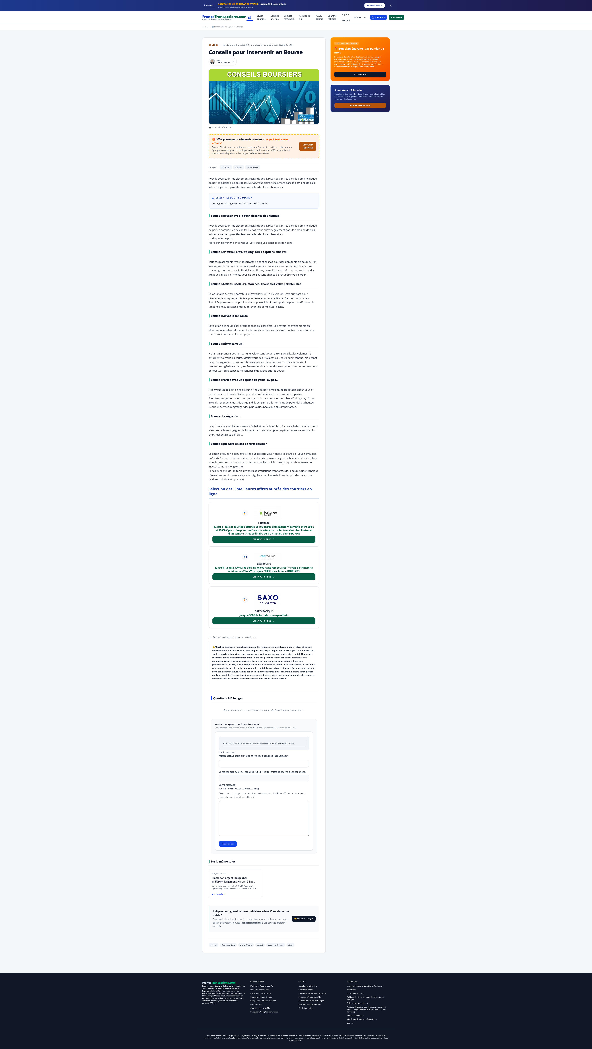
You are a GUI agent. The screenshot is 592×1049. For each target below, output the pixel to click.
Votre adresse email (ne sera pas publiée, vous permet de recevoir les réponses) (262, 772)
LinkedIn (238, 167)
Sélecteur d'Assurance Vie (309, 997)
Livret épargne (261, 17)
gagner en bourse (275, 945)
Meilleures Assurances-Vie (261, 986)
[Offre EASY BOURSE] (268, 557)
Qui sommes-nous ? (355, 993)
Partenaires (352, 989)
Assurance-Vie (305, 17)
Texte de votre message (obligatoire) (239, 789)
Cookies (350, 1023)
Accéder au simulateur (360, 105)
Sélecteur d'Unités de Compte (311, 1000)
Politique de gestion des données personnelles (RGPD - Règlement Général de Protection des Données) (366, 1009)
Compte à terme (275, 17)
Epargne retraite (332, 17)
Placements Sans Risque (260, 993)
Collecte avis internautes (357, 1003)
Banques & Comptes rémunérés (264, 1011)
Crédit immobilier (305, 1008)
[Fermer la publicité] (390, 5)
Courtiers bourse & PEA (260, 1008)
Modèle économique (355, 1015)
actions (213, 945)
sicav (290, 945)
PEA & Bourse (319, 17)
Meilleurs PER (256, 1004)
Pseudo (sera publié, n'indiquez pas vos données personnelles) (253, 756)
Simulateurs (396, 17)
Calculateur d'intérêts (307, 986)
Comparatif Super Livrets (261, 997)
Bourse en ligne (228, 945)
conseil (260, 945)
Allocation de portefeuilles (309, 1004)
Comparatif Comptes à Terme (263, 1000)
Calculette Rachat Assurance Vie (312, 993)
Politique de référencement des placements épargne (365, 998)
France (224, 17)
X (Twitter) (225, 167)
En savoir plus (360, 74)
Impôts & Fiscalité (345, 17)
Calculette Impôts (305, 989)
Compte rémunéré (289, 17)
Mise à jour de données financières (362, 1019)
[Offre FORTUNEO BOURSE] (268, 513)
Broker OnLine (246, 945)
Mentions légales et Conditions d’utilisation (365, 986)
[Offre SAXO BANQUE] (268, 599)
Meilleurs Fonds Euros (259, 989)
